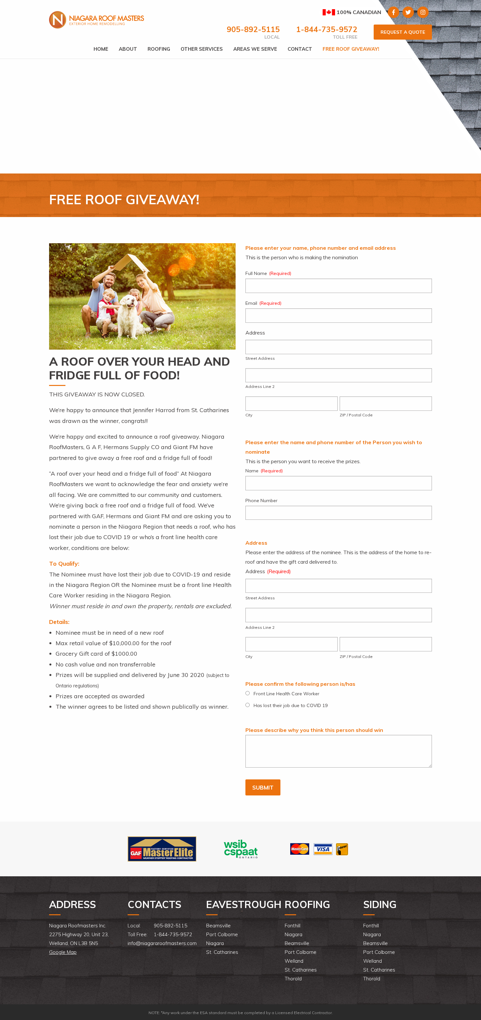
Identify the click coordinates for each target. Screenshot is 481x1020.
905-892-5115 (253, 29)
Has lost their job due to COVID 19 (291, 705)
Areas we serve (255, 49)
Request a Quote (403, 32)
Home (101, 49)
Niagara (215, 943)
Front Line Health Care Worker (286, 694)
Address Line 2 (260, 386)
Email (263, 303)
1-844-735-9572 (326, 29)
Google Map (63, 952)
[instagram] (423, 12)
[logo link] (162, 848)
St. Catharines (222, 952)
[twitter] (408, 12)
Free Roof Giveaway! (351, 49)
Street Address (260, 358)
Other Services (202, 49)
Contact (300, 49)
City (248, 414)
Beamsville (218, 925)
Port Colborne (222, 934)
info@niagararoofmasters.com (162, 943)
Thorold (293, 978)
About (128, 49)
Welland (294, 961)
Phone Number (261, 500)
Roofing (159, 49)
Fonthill (292, 925)
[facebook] (393, 12)
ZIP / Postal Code (356, 414)
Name (264, 471)
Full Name (268, 273)
